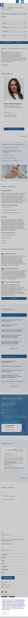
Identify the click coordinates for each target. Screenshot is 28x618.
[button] (2, 5)
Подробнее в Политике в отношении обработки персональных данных (13, 604)
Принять (6, 613)
